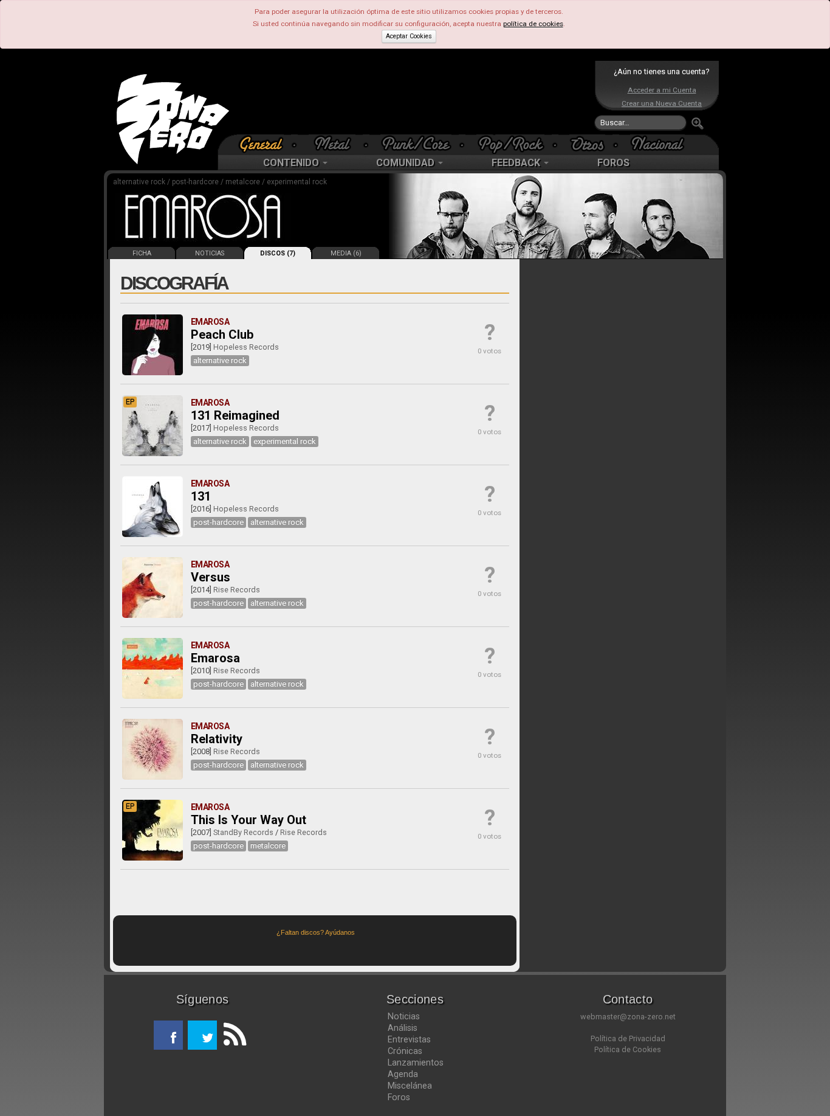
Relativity (216, 739)
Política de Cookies (627, 1049)
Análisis (402, 1028)
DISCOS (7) (277, 253)
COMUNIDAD (406, 162)
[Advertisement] (412, 97)
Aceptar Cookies (409, 36)
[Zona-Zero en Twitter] (202, 1035)
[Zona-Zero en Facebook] (168, 1035)
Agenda (403, 1074)
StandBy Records (243, 832)
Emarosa (215, 658)
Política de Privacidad (628, 1038)
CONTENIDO (292, 162)
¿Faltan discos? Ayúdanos (315, 932)
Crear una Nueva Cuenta (662, 103)
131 (201, 496)
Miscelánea (410, 1085)
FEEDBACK (517, 162)
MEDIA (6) (346, 253)
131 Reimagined (235, 415)
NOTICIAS (209, 253)
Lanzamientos (416, 1062)
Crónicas (405, 1051)
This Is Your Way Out (248, 820)
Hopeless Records (246, 347)
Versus (210, 577)
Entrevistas (409, 1039)
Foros (399, 1097)
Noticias (404, 1016)
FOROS (613, 162)
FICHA (141, 253)
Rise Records (236, 589)
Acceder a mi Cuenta (662, 90)
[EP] (152, 453)
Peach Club (222, 334)
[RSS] (231, 1035)
